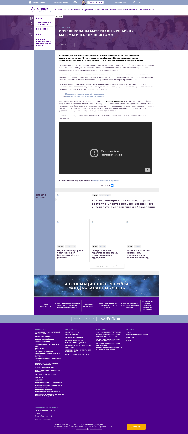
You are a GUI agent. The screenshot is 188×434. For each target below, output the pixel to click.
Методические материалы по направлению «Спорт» (108, 344)
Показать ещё (107, 266)
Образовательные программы (108, 332)
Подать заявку (84, 319)
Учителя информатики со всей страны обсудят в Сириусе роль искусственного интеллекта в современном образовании (123, 204)
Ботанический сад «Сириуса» (47, 374)
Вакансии (39, 380)
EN (140, 2)
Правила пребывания (74, 337)
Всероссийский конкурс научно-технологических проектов (130, 305)
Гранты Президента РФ (45, 305)
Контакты (39, 377)
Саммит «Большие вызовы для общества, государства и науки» (108, 305)
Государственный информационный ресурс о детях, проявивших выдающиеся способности (67, 305)
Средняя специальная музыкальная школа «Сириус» (48, 352)
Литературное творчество (44, 24)
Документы (39, 349)
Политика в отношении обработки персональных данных (49, 395)
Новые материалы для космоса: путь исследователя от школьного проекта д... (138, 254)
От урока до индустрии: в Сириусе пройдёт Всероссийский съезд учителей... (70, 254)
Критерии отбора (72, 332)
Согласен (136, 426)
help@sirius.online (60, 2)
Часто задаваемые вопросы (77, 354)
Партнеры (39, 356)
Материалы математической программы (84, 94)
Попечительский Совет (44, 339)
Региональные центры (44, 367)
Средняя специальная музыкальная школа (43, 42)
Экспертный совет (42, 342)
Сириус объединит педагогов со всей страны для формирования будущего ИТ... (105, 254)
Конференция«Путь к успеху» (88, 305)
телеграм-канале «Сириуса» (105, 181)
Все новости (66, 45)
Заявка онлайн (71, 335)
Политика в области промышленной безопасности (47, 390)
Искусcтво (130, 337)
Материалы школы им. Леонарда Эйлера (84, 96)
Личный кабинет (38, 2)
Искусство (42, 29)
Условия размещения (74, 340)
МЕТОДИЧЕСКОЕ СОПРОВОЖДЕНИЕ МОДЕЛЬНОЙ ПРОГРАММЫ (109, 348)
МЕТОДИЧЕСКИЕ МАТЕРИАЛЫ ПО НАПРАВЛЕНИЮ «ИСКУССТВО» (108, 335)
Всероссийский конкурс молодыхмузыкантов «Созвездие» (147, 305)
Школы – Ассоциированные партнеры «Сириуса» (46, 364)
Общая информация (43, 336)
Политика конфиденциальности (48, 383)
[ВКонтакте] (112, 185)
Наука (39, 18)
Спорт (39, 34)
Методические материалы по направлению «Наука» (108, 340)
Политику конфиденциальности (89, 429)
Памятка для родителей (75, 343)
